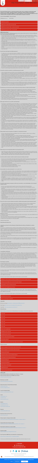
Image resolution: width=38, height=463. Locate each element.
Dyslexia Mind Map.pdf (5, 359)
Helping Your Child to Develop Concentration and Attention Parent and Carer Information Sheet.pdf (16, 279)
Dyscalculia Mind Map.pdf (5, 362)
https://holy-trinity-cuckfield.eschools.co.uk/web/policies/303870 (9, 436)
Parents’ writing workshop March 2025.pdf (8, 336)
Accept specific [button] (17, 461)
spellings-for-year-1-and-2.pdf (6, 331)
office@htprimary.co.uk (20, 445)
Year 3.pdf (3, 326)
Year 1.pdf (3, 323)
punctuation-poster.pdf (5, 339)
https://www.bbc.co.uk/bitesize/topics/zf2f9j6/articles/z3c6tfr (16, 303)
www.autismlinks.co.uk (3, 396)
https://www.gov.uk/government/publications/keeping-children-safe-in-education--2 (12, 423)
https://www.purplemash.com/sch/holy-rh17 (11, 307)
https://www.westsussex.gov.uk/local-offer (6, 381)
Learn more (32, 459)
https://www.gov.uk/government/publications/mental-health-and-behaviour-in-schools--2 (13, 427)
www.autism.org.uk (3, 397)
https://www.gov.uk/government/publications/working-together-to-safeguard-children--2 (13, 419)
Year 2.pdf (3, 321)
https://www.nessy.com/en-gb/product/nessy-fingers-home (13, 305)
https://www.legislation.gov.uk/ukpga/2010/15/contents (8, 431)
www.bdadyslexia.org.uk (4, 403)
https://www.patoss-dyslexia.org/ (5, 406)
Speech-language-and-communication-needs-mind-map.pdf (10, 349)
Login (35, 0)
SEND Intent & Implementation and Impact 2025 (9, 24)
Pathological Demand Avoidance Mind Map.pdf (9, 357)
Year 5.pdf (3, 318)
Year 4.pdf (3, 316)
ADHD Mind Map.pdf (5, 367)
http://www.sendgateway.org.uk (5, 387)
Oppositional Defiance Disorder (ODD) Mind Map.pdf (9, 354)
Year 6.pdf (3, 313)
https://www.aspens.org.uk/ (4, 399)
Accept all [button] (24, 461)
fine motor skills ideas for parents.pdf (7, 298)
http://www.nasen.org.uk (4, 386)
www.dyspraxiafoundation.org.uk (5, 410)
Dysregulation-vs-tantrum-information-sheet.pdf (9, 284)
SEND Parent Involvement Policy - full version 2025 (9, 29)
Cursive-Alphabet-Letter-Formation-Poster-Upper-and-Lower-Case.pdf (12, 341)
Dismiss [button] (12, 461)
